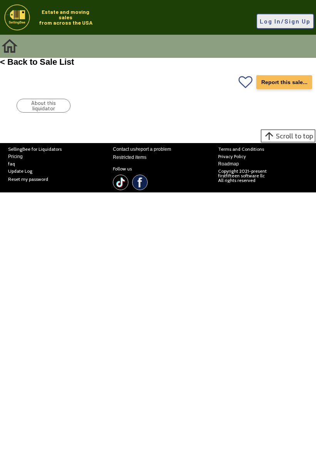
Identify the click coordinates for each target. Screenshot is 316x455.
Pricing (15, 156)
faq (11, 164)
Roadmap (228, 164)
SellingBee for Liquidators (35, 149)
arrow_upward (269, 136)
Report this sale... (284, 82)
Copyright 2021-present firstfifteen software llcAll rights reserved (242, 176)
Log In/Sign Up (285, 21)
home (9, 46)
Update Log (20, 171)
